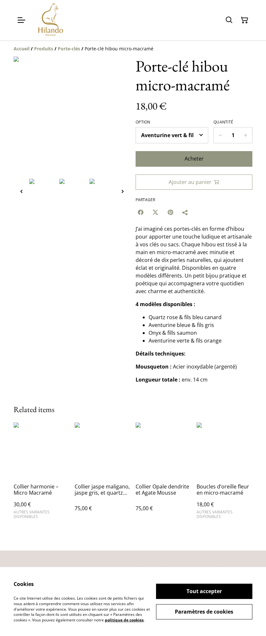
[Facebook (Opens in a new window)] (140, 212)
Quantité (223, 122)
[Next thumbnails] (122, 191)
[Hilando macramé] (50, 20)
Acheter (194, 158)
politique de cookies (124, 620)
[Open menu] (21, 20)
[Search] (229, 20)
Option (143, 122)
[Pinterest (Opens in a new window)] (170, 212)
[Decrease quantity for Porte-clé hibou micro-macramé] (220, 135)
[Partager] (185, 212)
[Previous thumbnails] (21, 191)
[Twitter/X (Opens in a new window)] (155, 212)
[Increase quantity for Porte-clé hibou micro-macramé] (245, 135)
